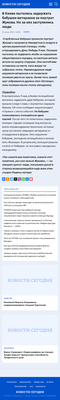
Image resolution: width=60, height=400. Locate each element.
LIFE (31, 386)
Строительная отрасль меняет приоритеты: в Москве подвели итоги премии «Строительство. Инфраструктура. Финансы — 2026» (30, 223)
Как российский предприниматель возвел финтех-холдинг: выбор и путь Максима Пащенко (27, 247)
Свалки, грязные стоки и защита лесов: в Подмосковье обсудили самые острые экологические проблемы (29, 232)
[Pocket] (31, 179)
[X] (15, 179)
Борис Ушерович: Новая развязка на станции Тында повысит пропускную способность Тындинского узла (28, 355)
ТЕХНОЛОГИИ (21, 386)
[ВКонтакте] (3, 179)
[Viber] (19, 179)
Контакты (41, 386)
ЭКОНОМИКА (9, 348)
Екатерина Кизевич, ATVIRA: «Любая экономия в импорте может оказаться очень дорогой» (30, 196)
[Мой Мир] (27, 179)
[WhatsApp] (23, 179)
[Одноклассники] (7, 179)
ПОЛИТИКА (12, 382)
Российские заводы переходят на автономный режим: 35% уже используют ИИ (28, 203)
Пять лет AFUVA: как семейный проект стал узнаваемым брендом (29, 239)
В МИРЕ (26, 32)
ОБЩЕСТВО (8, 298)
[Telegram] (11, 179)
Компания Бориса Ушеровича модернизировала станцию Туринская (25, 303)
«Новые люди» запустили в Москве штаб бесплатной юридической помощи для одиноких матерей (28, 254)
